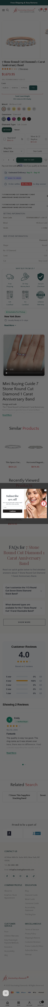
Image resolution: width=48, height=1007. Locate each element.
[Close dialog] (45, 490)
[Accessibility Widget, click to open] (44, 504)
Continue (12, 511)
